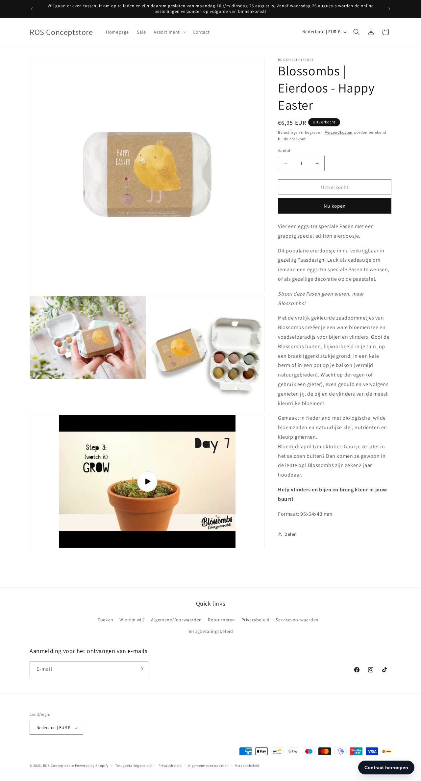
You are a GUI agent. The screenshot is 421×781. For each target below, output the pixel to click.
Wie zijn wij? (132, 619)
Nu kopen (335, 206)
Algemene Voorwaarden (176, 619)
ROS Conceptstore (58, 766)
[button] (169, 32)
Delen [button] (291, 534)
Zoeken (105, 619)
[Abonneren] (140, 669)
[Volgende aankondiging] (389, 9)
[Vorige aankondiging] (32, 9)
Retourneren (221, 619)
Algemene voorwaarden (208, 766)
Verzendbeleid (247, 766)
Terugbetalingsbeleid (210, 631)
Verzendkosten (339, 132)
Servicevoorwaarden (297, 619)
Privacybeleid (255, 619)
